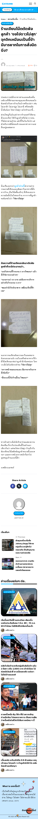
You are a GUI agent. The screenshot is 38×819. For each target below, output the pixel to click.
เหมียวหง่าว (9, 630)
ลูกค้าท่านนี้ (20, 186)
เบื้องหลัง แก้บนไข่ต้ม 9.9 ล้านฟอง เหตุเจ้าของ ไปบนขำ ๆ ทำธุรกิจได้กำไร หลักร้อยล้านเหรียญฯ (19, 763)
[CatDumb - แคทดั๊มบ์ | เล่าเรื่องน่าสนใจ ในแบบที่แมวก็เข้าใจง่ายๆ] (7, 3)
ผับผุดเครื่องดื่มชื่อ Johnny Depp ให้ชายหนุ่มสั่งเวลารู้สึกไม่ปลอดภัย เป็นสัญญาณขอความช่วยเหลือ (25, 546)
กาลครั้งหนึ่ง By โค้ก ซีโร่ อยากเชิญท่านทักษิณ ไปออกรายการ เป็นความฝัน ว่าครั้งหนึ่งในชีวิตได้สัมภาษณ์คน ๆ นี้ (19, 717)
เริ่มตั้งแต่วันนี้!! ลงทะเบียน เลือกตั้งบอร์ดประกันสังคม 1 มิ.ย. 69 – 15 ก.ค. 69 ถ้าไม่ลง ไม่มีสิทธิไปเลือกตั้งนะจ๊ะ (18, 623)
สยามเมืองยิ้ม (13, 19)
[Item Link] (19, 602)
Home (3, 19)
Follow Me (19, 513)
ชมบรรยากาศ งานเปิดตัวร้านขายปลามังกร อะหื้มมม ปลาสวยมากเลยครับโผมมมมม (25, 565)
